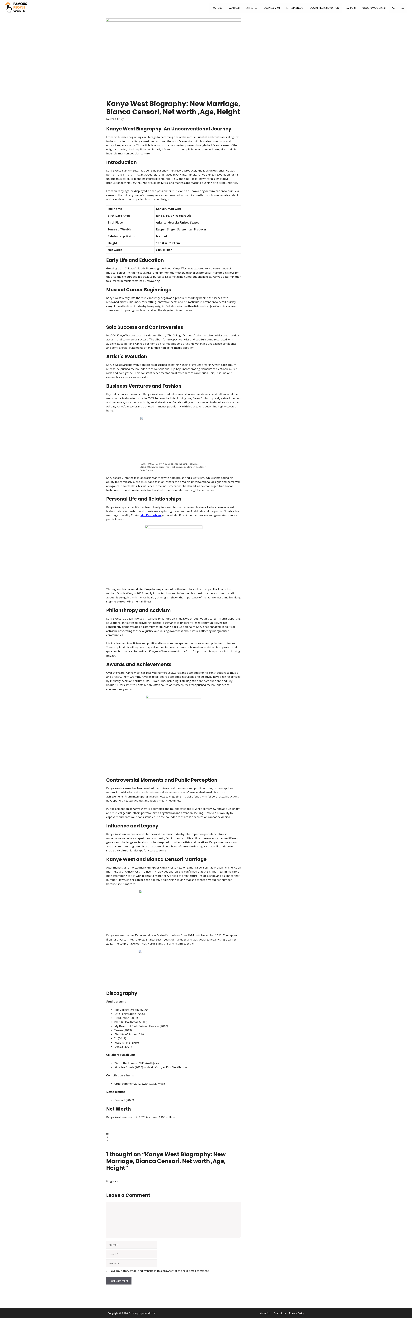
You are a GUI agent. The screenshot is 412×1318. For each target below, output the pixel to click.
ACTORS (217, 8)
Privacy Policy (296, 1313)
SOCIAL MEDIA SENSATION (324, 8)
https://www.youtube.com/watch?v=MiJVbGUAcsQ (138, 1125)
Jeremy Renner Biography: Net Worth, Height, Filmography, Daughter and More (153, 1137)
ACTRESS (234, 8)
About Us (265, 1313)
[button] (402, 8)
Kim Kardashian (150, 515)
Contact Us (280, 1313)
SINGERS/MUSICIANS (374, 8)
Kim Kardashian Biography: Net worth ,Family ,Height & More (143, 1140)
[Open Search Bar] (393, 8)
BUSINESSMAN (272, 8)
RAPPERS (351, 8)
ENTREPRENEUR (294, 8)
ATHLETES (251, 8)
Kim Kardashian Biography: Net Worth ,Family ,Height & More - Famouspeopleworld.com (176, 1181)
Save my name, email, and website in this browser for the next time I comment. (159, 1271)
